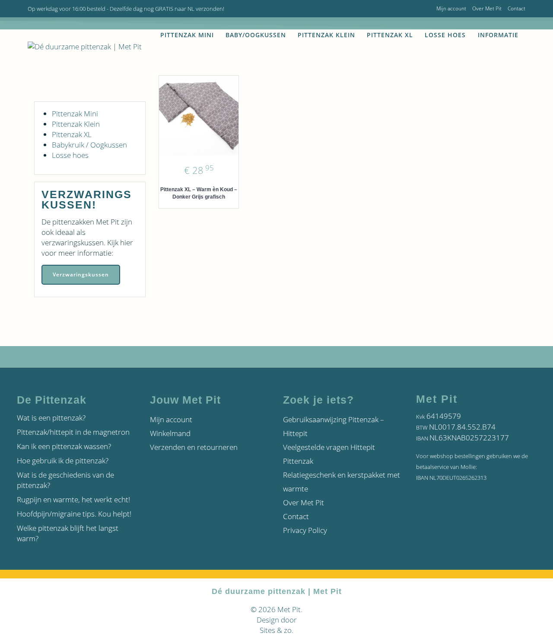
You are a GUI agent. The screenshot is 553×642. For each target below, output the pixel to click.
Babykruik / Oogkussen (89, 145)
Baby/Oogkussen (256, 35)
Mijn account (451, 8)
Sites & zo (276, 630)
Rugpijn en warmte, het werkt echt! (73, 499)
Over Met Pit (487, 8)
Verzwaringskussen (81, 274)
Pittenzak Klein (326, 35)
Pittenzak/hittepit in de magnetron (73, 432)
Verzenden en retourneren (194, 447)
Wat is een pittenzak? (51, 418)
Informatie (498, 35)
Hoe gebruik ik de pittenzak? (62, 460)
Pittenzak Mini (187, 35)
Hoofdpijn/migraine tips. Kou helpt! (74, 514)
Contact (516, 8)
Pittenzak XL (390, 35)
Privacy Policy (305, 530)
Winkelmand (170, 433)
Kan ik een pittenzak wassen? (64, 446)
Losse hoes (445, 35)
